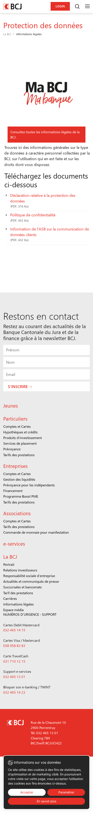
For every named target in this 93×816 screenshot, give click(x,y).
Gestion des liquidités (19, 479)
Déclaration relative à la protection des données (42, 201)
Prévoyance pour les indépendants (29, 485)
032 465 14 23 (14, 692)
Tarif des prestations (18, 593)
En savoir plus (46, 801)
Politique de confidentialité (32, 217)
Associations (17, 513)
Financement (12, 490)
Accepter (26, 792)
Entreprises (15, 465)
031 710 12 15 (14, 661)
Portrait (8, 564)
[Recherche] (77, 6)
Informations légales (18, 604)
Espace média (13, 609)
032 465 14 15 (14, 630)
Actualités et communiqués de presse (31, 581)
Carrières (10, 598)
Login (60, 6)
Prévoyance (12, 449)
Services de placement (20, 443)
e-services (14, 543)
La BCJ (7, 34)
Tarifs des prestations (19, 454)
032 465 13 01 (14, 676)
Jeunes (10, 405)
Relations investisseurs (20, 570)
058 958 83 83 (14, 645)
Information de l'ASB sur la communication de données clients (49, 234)
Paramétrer (66, 792)
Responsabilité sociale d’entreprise (29, 575)
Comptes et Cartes (17, 426)
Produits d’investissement (22, 437)
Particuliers (15, 418)
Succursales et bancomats (22, 587)
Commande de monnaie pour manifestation (36, 532)
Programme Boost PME (20, 496)
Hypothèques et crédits (20, 432)
